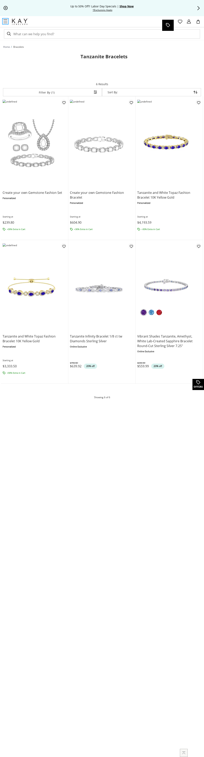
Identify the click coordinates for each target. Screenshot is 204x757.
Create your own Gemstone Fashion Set (32, 192)
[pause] (5, 8)
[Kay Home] (20, 22)
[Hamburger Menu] (5, 21)
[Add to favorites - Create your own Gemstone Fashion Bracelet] (131, 102)
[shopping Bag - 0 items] (199, 23)
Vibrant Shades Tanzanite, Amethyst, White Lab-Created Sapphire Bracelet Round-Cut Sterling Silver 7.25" (165, 341)
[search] (8, 33)
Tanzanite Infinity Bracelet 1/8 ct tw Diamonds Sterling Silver (96, 338)
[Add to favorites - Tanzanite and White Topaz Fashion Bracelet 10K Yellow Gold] (198, 102)
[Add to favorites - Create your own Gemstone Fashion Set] (64, 102)
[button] (198, 8)
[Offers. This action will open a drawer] (168, 25)
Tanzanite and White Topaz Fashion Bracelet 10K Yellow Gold (163, 195)
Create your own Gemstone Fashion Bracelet (97, 195)
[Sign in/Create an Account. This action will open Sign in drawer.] (188, 21)
